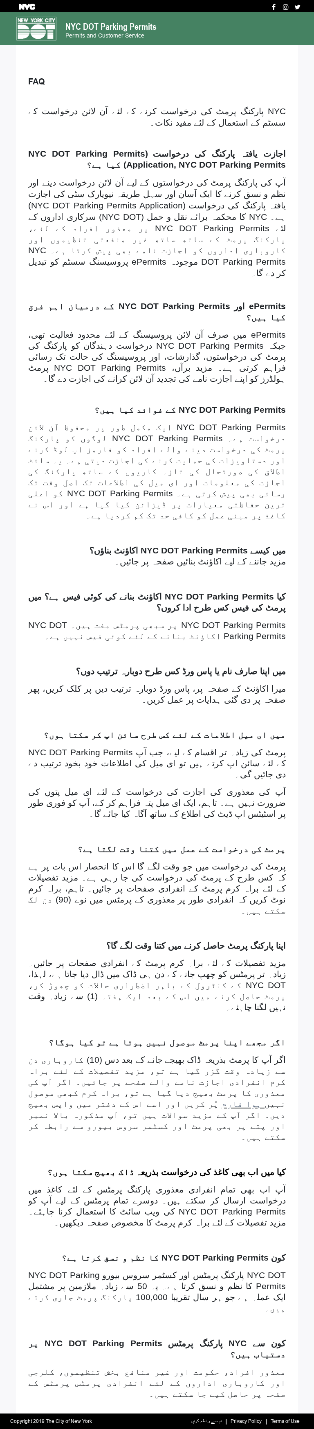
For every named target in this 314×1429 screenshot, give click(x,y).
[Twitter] (297, 7)
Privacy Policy (246, 1421)
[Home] (36, 27)
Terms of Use (285, 1421)
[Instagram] (286, 7)
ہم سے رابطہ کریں (206, 1421)
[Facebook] (274, 7)
